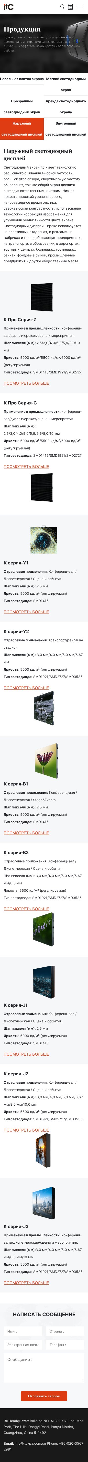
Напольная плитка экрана (22, 79)
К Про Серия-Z (20, 319)
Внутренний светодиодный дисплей (65, 128)
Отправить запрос (44, 1396)
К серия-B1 (16, 783)
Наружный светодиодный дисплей (21, 128)
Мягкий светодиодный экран (66, 84)
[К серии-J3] (44, 1203)
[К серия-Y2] (44, 708)
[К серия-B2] (44, 929)
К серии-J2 (16, 1073)
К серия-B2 (16, 852)
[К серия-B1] (44, 761)
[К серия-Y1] (44, 540)
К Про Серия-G (20, 402)
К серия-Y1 (16, 562)
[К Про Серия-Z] (44, 297)
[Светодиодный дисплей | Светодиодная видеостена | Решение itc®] (9, 7)
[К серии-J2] (44, 1150)
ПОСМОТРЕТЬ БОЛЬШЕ (26, 383)
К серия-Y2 (16, 631)
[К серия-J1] (44, 982)
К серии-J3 (16, 1226)
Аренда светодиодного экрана (66, 106)
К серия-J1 (16, 1005)
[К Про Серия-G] (44, 487)
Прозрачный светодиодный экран (22, 106)
